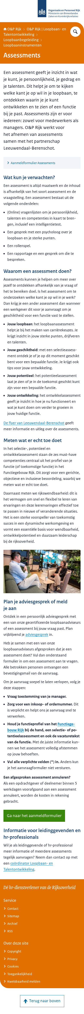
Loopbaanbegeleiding (21, 39)
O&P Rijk (14, 29)
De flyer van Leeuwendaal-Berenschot (33, 423)
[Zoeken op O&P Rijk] (75, 31)
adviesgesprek (36, 634)
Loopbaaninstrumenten (22, 45)
